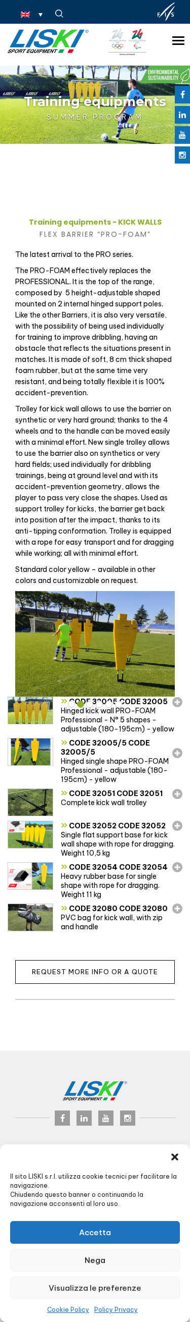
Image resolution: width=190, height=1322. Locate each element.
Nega (95, 1260)
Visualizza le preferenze (95, 1288)
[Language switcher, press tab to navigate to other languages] (31, 14)
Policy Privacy (116, 1309)
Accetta (95, 1232)
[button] (175, 1157)
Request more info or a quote (95, 972)
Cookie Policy (68, 1309)
